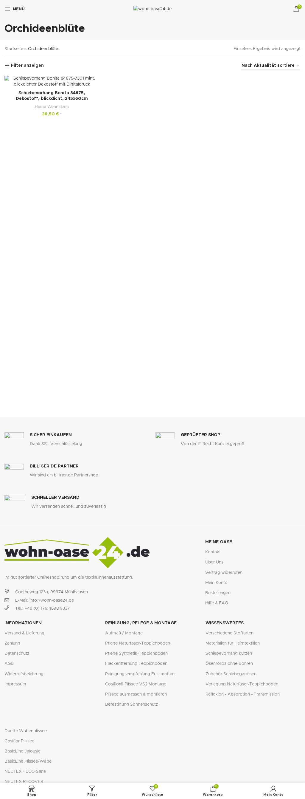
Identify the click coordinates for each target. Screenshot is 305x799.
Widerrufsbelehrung (23, 674)
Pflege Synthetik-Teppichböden (136, 653)
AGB (9, 664)
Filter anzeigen (27, 66)
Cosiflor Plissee (19, 741)
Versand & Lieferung (24, 633)
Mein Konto (216, 583)
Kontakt (213, 552)
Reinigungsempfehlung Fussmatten (140, 674)
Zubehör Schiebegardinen (231, 674)
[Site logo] (152, 9)
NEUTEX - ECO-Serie (25, 771)
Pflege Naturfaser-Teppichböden (137, 643)
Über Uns (214, 562)
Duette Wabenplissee (25, 731)
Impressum (15, 684)
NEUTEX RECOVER (23, 782)
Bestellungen (218, 593)
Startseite (13, 49)
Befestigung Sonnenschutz (131, 704)
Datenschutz (16, 653)
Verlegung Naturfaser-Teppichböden (242, 684)
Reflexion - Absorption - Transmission (243, 694)
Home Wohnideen (52, 107)
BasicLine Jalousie (22, 751)
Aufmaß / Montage (124, 633)
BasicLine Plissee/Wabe (28, 761)
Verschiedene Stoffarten (229, 633)
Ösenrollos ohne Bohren (229, 664)
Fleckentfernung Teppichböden (136, 664)
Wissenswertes (225, 623)
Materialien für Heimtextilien (233, 643)
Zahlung (12, 643)
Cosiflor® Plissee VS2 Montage (135, 684)
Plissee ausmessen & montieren (136, 694)
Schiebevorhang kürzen (229, 653)
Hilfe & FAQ (216, 603)
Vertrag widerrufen (223, 573)
